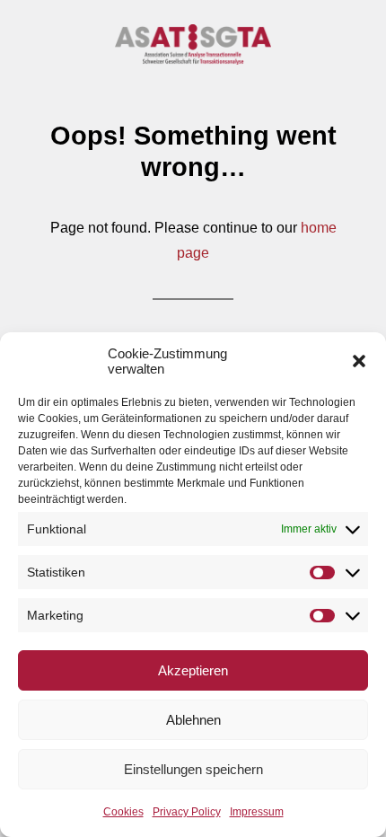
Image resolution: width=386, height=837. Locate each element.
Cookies (123, 812)
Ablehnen (193, 719)
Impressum (257, 812)
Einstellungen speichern (193, 769)
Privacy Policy (187, 812)
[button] (359, 361)
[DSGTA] (193, 44)
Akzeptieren (193, 670)
